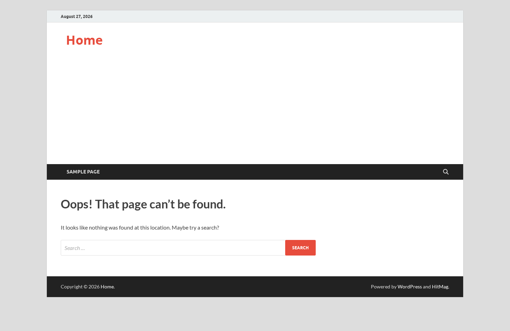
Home (84, 40)
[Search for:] (188, 248)
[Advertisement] (255, 112)
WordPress (410, 286)
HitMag (440, 286)
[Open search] (446, 172)
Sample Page (83, 172)
